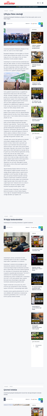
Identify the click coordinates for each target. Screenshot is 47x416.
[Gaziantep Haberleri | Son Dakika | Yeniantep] (9, 2)
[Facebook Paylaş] (42, 26)
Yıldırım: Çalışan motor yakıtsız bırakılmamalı (27, 6)
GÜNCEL (11, 216)
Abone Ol (27, 23)
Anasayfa (6, 10)
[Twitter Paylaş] (40, 23)
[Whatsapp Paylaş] (42, 23)
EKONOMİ (11, 10)
